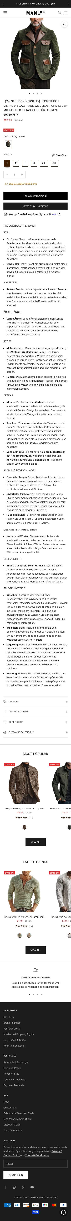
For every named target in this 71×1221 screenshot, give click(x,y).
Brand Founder (11, 1022)
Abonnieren (15, 1175)
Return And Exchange (15, 1062)
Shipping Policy (12, 1067)
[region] (35, 978)
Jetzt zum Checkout (35, 206)
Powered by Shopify (47, 1197)
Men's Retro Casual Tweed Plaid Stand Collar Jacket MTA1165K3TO (24, 809)
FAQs (6, 1101)
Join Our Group (12, 1028)
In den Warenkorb (35, 195)
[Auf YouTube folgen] (32, 1187)
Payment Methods (13, 1085)
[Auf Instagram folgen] (14, 1187)
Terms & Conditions (14, 1079)
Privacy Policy (11, 1073)
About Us (8, 1017)
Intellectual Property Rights (18, 1034)
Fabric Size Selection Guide (18, 1113)
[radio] (7, 144)
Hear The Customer (14, 1045)
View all (36, 842)
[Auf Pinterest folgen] (23, 1187)
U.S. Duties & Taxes (14, 1039)
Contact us (9, 1107)
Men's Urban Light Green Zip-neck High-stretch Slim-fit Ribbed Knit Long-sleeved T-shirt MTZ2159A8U (24, 917)
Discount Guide (12, 1124)
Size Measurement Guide (17, 1118)
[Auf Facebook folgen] (5, 1187)
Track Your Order (13, 1130)
